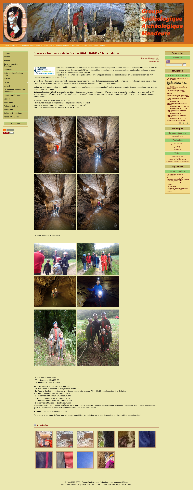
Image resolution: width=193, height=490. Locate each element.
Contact (7, 53)
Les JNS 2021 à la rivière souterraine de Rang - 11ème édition (177, 103)
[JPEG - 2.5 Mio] (44, 469)
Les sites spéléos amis (12, 95)
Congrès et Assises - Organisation (11, 65)
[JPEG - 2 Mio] (44, 449)
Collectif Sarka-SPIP (103, 484)
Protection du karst (11, 106)
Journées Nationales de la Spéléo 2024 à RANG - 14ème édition (80, 46)
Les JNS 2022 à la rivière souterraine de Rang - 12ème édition (177, 92)
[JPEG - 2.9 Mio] (106, 449)
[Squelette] (8, 133)
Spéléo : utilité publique (13, 113)
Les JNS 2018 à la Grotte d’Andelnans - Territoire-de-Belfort (176, 115)
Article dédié (59, 77)
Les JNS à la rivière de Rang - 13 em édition (177, 87)
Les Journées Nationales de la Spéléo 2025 (177, 79)
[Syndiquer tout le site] (8, 130)
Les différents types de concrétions (175, 175)
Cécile (157, 60)
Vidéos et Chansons (11, 117)
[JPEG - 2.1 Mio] (85, 449)
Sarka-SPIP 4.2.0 (87, 484)
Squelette (122, 484)
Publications (8, 110)
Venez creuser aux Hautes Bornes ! (176, 183)
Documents (8, 70)
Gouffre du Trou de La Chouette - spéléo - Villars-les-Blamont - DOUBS (178, 190)
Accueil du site (9, 46)
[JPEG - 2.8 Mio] (65, 469)
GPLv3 (115, 484)
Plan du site (65, 484)
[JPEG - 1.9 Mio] (106, 469)
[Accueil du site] (93, 23)
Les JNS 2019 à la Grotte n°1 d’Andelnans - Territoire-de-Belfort (177, 110)
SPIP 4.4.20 (75, 484)
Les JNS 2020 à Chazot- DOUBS (178, 107)
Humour (7, 79)
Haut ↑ (130, 484)
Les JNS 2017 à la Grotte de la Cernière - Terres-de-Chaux (177, 119)
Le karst (7, 86)
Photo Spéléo (9, 102)
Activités (7, 57)
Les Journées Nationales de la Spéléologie (35, 46)
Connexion (15, 124)
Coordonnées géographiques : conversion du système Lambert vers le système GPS (178, 179)
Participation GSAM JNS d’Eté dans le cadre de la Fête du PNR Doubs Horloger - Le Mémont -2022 (178, 97)
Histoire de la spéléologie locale (13, 74)
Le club (6, 83)
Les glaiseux (171, 186)
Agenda (7, 60)
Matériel (7, 99)
